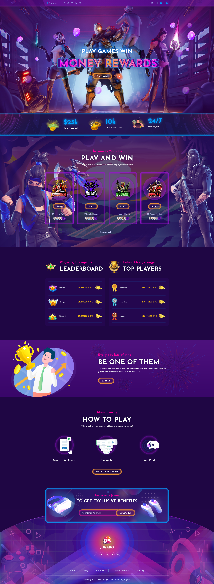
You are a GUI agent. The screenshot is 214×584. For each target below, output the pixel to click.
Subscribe (126, 512)
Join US (106, 380)
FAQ (86, 570)
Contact (100, 570)
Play (59, 206)
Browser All (105, 232)
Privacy (140, 570)
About (73, 570)
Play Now (102, 76)
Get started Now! (107, 471)
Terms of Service (120, 570)
